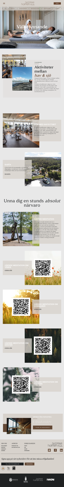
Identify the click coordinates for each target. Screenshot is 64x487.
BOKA (57, 3)
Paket (25, 445)
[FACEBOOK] (55, 450)
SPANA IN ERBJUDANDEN (43, 427)
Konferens (26, 450)
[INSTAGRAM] (49, 450)
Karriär (3, 450)
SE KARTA (7, 174)
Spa (5, 8)
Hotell (13, 8)
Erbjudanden (23, 8)
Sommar (57, 8)
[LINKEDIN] (61, 450)
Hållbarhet (4, 445)
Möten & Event (35, 8)
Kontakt (3, 447)
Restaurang (47, 8)
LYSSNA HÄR (8, 270)
